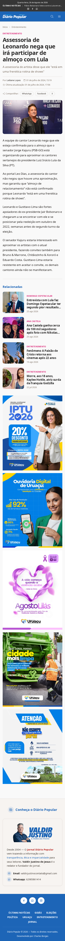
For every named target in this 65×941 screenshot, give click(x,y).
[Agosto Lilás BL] (32, 590)
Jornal (32, 921)
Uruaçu (27, 917)
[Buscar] (52, 16)
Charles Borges (41, 936)
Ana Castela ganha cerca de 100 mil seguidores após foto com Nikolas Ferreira (43, 330)
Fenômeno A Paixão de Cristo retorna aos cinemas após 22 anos (42, 354)
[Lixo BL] (32, 669)
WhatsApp (27, 93)
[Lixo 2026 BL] (32, 746)
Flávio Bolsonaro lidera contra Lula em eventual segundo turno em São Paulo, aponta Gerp (43, 5)
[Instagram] (28, 9)
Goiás (38, 912)
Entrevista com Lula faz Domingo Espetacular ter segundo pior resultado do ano (44, 305)
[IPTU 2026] (32, 433)
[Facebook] (32, 9)
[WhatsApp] (37, 9)
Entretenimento (19, 27)
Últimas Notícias (19, 912)
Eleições (51, 912)
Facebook (41, 93)
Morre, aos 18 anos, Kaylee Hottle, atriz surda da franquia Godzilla (44, 379)
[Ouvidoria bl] (32, 510)
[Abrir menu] (59, 16)
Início (5, 27)
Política (12, 917)
